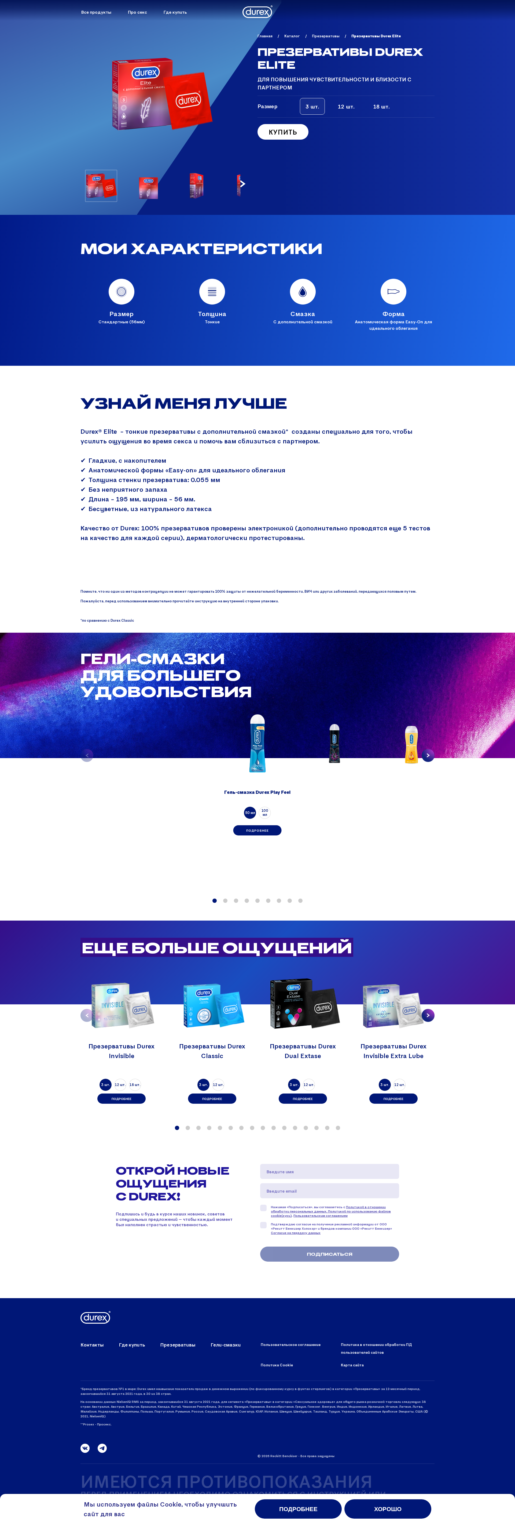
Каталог (292, 36)
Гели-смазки (226, 1345)
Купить (283, 132)
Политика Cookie (277, 1365)
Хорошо (388, 1509)
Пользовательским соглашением (320, 1215)
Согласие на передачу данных (296, 1233)
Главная (265, 36)
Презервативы (326, 36)
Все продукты (96, 12)
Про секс (137, 12)
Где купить (175, 12)
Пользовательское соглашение (291, 1344)
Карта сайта (352, 1365)
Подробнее (257, 830)
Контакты (92, 1345)
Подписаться (329, 1254)
